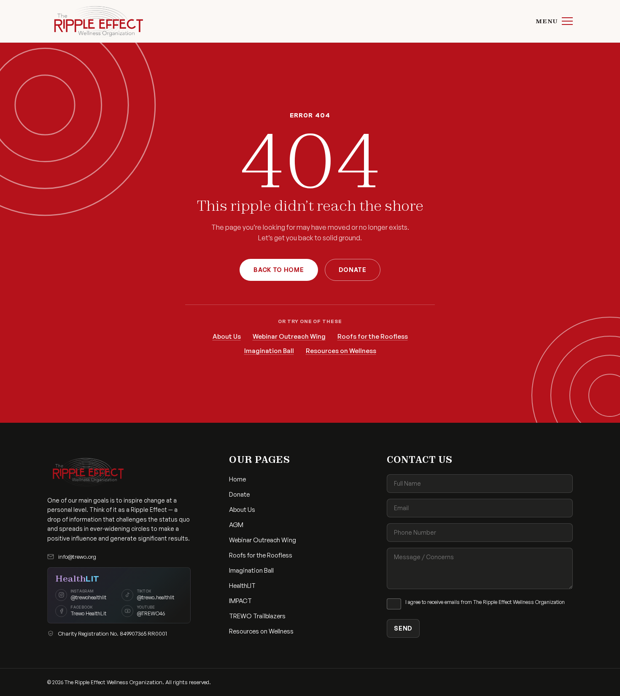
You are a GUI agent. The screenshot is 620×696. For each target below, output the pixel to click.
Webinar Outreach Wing (289, 336)
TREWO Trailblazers (257, 616)
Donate (353, 269)
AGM (236, 525)
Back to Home (278, 269)
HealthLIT (242, 586)
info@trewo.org (77, 556)
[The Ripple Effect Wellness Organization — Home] (96, 21)
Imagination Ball (269, 351)
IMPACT (240, 601)
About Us (227, 336)
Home (237, 479)
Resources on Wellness (341, 351)
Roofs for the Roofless (372, 336)
